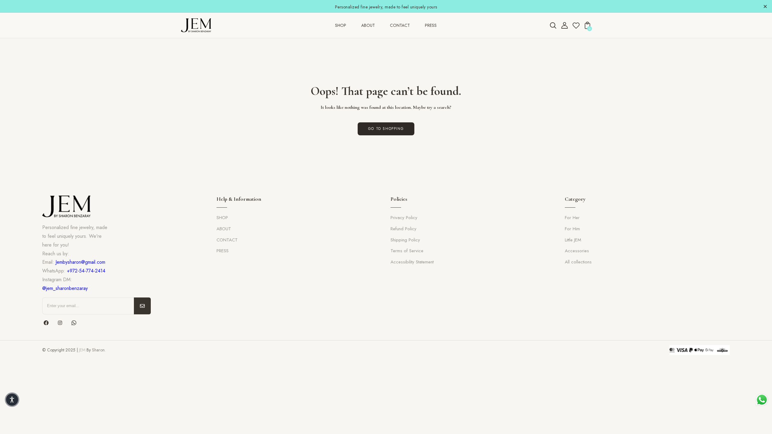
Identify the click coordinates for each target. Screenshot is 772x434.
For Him (572, 228)
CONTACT (227, 240)
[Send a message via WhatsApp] (762, 400)
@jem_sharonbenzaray (65, 288)
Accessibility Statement (412, 262)
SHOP (222, 217)
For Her (572, 217)
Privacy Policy (404, 217)
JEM (82, 350)
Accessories (577, 250)
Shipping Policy (405, 240)
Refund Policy (403, 228)
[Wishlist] (576, 27)
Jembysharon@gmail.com (80, 262)
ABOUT (224, 228)
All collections (578, 262)
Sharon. (99, 350)
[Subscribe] (142, 305)
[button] (12, 399)
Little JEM (573, 240)
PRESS (223, 250)
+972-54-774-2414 (86, 270)
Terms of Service (407, 250)
